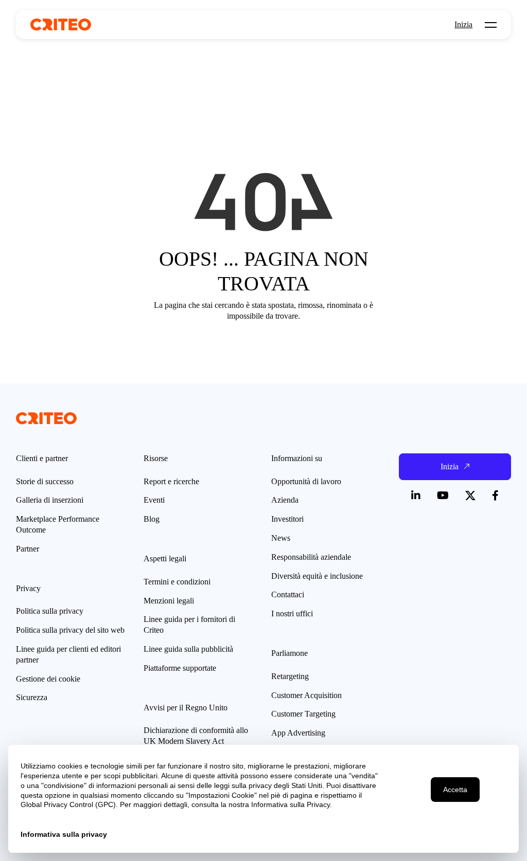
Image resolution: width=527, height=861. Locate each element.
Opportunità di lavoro (306, 481)
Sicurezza (31, 697)
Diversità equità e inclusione (317, 576)
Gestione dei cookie (48, 678)
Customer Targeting (303, 713)
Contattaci (287, 594)
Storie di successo (45, 481)
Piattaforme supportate (180, 668)
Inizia (463, 24)
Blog (152, 519)
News (280, 538)
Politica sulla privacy (49, 611)
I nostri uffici (292, 613)
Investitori (287, 519)
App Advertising (298, 732)
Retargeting (290, 676)
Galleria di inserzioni (49, 500)
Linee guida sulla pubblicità (188, 649)
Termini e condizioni (177, 581)
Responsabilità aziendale (311, 557)
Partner (27, 548)
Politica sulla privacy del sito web (70, 630)
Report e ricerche (171, 481)
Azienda (284, 500)
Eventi (154, 500)
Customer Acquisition (306, 695)
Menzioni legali (169, 600)
